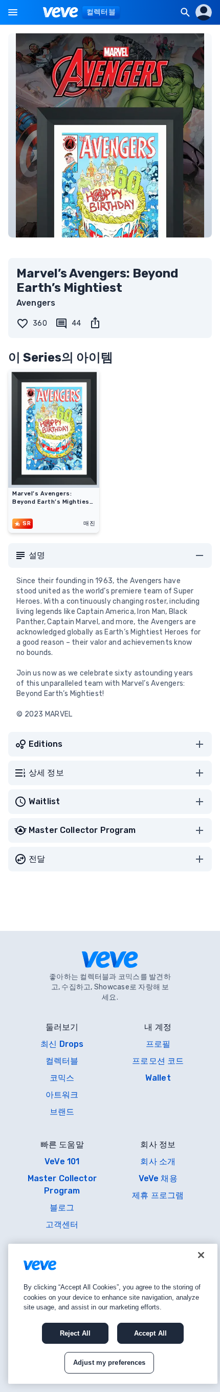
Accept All (150, 1333)
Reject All (75, 1333)
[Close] (201, 1255)
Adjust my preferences (109, 1362)
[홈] (60, 12)
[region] (112, 1314)
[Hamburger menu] (12, 12)
